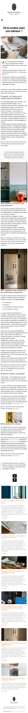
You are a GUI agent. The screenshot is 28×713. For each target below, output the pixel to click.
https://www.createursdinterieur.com (20, 708)
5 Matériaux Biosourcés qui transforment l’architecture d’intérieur (13, 679)
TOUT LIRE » (4, 518)
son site (21, 403)
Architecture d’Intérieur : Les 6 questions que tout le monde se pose (13, 536)
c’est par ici (15, 408)
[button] (14, 20)
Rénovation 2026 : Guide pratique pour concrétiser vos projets (12, 571)
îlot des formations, (14, 439)
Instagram (14, 403)
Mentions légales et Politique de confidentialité (18, 711)
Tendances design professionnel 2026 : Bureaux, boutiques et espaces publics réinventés (12, 608)
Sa (8, 441)
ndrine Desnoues (13, 441)
